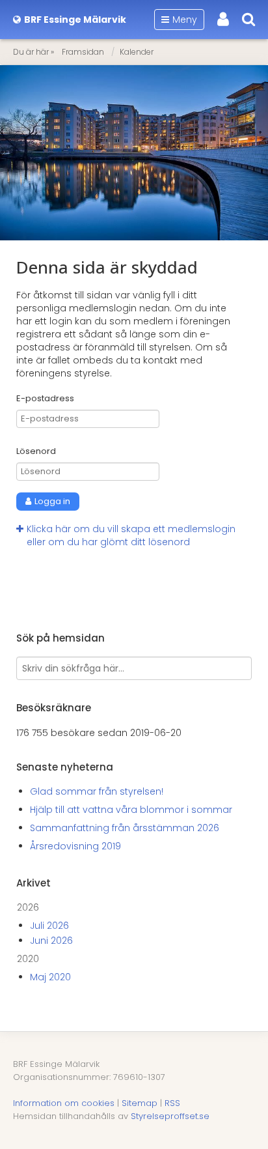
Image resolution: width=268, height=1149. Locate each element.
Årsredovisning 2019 (75, 846)
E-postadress (45, 398)
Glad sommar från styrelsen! (96, 791)
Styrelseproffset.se (170, 1116)
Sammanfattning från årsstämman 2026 (124, 827)
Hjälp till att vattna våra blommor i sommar (131, 809)
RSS (172, 1103)
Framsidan (83, 51)
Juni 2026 (51, 940)
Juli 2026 (49, 925)
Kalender (137, 51)
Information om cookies (63, 1103)
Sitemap (139, 1103)
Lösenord (36, 451)
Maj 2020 (50, 977)
